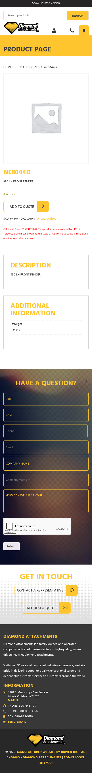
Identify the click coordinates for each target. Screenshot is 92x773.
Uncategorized (28, 68)
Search (78, 16)
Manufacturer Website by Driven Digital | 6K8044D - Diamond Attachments (47, 755)
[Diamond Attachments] (46, 28)
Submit (11, 547)
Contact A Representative (40, 590)
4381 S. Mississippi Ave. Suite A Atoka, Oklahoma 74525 (28, 697)
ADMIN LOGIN (73, 758)
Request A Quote (41, 608)
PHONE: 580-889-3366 (23, 712)
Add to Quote (22, 207)
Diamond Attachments (30, 637)
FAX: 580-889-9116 (20, 717)
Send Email (17, 722)
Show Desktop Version (46, 3)
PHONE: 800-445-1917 (22, 706)
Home (7, 68)
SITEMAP (46, 763)
